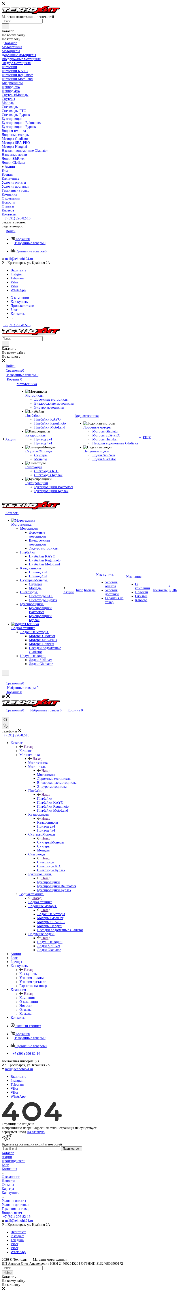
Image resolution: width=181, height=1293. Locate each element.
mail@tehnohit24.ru (19, 259)
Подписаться (71, 1148)
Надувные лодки (49, 942)
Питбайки (44, 798)
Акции (7, 1157)
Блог (5, 1165)
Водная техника (40, 902)
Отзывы (8, 1185)
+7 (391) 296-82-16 (16, 218)
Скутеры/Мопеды (50, 842)
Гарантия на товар (15, 1208)
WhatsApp (18, 290)
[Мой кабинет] (4, 678)
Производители (13, 1161)
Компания (27, 997)
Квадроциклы (47, 822)
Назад (28, 747)
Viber (14, 282)
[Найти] (5, 26)
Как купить (28, 974)
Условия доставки (15, 1205)
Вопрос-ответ (12, 1212)
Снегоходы (45, 862)
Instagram (17, 274)
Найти (7, 1272)
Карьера (8, 1189)
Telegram (17, 278)
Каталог (25, 751)
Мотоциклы (46, 774)
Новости (8, 1181)
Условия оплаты (14, 1201)
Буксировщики (48, 882)
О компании (11, 1177)
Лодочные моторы (51, 914)
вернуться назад (14, 1132)
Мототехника (38, 763)
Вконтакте (18, 270)
